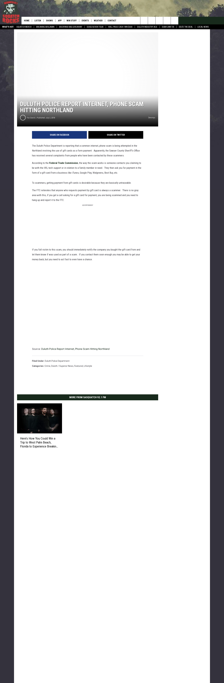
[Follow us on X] (167, 20)
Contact (112, 20)
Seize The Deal (186, 27)
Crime (47, 366)
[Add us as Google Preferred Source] (151, 20)
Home (26, 20)
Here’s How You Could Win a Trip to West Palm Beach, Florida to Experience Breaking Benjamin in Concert (39, 442)
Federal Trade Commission (63, 162)
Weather (98, 20)
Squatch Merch (24, 27)
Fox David (31, 118)
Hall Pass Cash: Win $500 (120, 27)
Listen (37, 20)
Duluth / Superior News (62, 366)
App (60, 20)
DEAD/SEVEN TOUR (95, 27)
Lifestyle (88, 366)
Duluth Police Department (57, 361)
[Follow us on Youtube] (174, 20)
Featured (78, 366)
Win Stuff (72, 20)
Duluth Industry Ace (147, 27)
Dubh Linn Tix (168, 27)
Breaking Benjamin (45, 27)
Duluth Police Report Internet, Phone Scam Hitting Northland (75, 348)
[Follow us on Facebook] (159, 20)
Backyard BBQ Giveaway (70, 27)
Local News (203, 27)
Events (85, 20)
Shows (49, 20)
